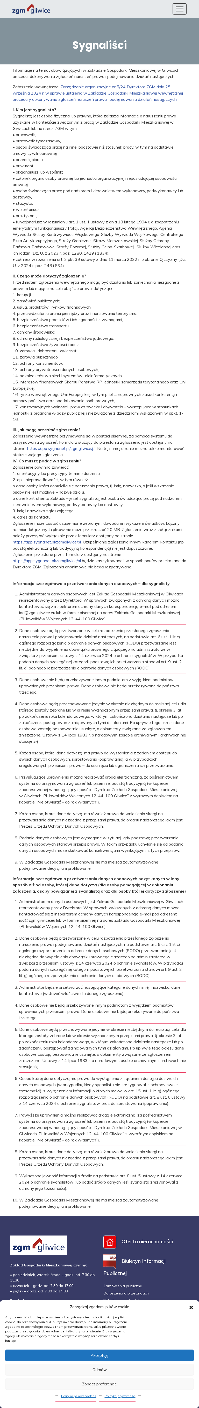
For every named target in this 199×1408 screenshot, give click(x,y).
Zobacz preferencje (99, 1384)
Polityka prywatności (120, 1396)
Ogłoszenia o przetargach (126, 1293)
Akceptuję (99, 1355)
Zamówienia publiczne (122, 1286)
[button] (191, 1307)
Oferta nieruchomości (147, 1241)
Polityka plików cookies (78, 1396)
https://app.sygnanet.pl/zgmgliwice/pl (61, 448)
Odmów (100, 1369)
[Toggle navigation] (180, 9)
